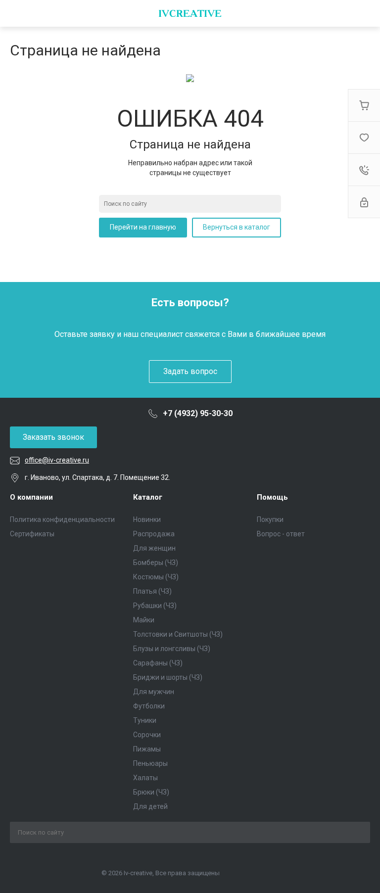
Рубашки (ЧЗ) (155, 606)
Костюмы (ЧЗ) (156, 577)
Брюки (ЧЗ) (151, 792)
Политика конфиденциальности (62, 519)
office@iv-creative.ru (57, 460)
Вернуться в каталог (236, 227)
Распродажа (154, 534)
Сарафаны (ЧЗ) (158, 663)
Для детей (150, 806)
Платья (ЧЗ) (152, 591)
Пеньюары (150, 763)
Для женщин (154, 548)
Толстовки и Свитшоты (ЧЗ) (178, 634)
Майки (143, 620)
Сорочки (147, 735)
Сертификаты (32, 534)
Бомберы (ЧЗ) (155, 562)
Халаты (145, 778)
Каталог (147, 497)
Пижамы (147, 749)
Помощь (272, 497)
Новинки (147, 519)
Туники (144, 720)
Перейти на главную (143, 227)
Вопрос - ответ (281, 534)
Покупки (270, 519)
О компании (31, 497)
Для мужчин (153, 692)
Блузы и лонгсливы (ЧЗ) (171, 649)
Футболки (149, 706)
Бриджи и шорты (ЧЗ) (167, 677)
